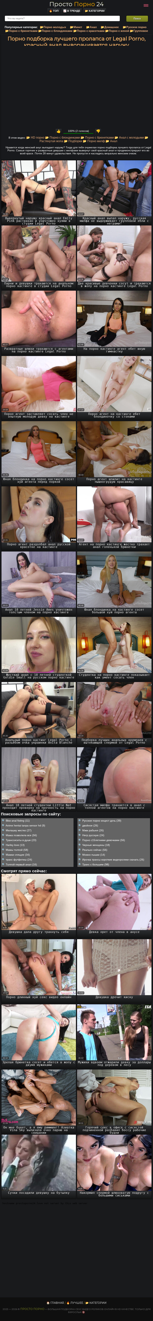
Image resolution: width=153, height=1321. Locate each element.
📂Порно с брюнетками (21, 30)
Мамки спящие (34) (18, 854)
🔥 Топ (54, 10)
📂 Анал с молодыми (129, 137)
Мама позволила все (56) (21, 835)
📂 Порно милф (94, 141)
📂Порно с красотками (88, 30)
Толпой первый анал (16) (21, 864)
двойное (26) (90, 825)
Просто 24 (76, 4)
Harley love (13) (15, 844)
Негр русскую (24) (93, 835)
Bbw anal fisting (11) (18, 820)
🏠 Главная (55, 1303)
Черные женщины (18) (96, 844)
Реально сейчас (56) (94, 849)
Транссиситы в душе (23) (21, 840)
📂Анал (91, 27)
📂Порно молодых (53, 27)
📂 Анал (111, 141)
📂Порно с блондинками (55, 30)
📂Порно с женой (117, 30)
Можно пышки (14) (93, 854)
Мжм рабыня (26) (93, 830)
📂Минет (76, 27)
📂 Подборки (73, 141)
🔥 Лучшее (74, 1303)
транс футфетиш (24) (19, 859)
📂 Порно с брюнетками (97, 137)
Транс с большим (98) (95, 864)
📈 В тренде (71, 10)
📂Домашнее (110, 27)
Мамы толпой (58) (17, 849)
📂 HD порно (35, 137)
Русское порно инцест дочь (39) (101, 820)
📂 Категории (94, 10)
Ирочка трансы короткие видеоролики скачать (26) (113, 859)
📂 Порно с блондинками (62, 137)
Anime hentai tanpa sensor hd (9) (25, 825)
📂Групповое (139, 30)
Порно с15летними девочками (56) (103, 840)
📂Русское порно (134, 27)
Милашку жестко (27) (19, 830)
